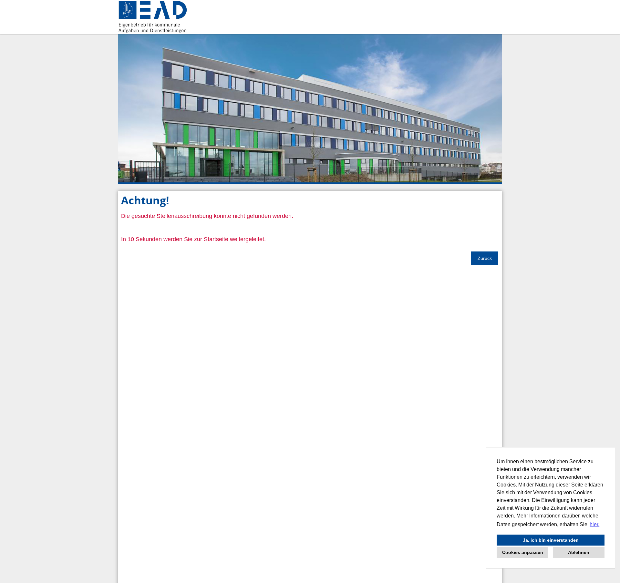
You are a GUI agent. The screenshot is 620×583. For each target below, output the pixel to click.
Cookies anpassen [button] (522, 552)
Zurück (485, 258)
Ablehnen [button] (578, 552)
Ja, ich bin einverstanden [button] (551, 540)
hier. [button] (594, 524)
